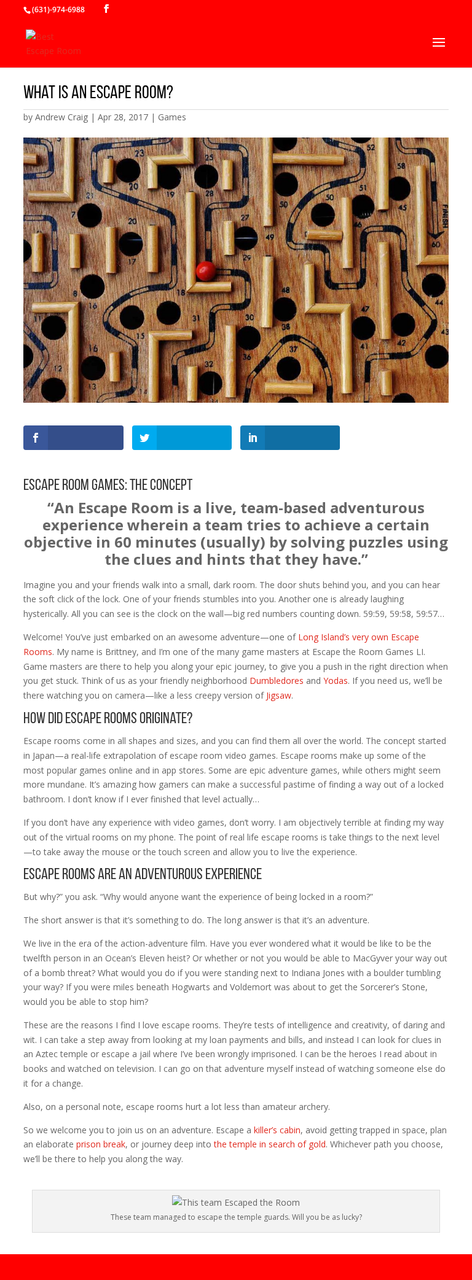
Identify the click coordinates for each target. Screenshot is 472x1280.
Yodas (335, 680)
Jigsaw (278, 695)
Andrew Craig (61, 117)
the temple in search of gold (270, 1144)
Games (172, 117)
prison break (100, 1144)
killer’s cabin (277, 1130)
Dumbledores (277, 680)
